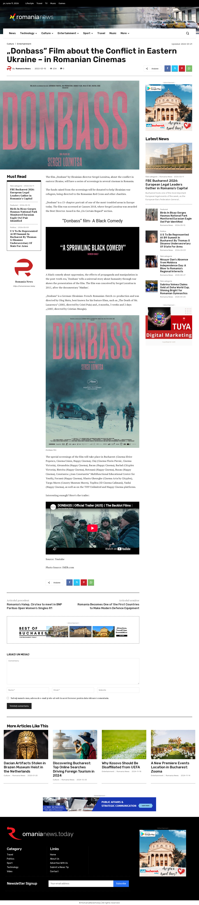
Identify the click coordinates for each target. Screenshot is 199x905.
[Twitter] (175, 68)
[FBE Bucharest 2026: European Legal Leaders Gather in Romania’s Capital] (169, 158)
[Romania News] (9, 68)
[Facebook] (167, 68)
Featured (14, 205)
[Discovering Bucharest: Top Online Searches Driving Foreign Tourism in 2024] (75, 744)
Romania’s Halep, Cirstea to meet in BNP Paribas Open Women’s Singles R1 (34, 606)
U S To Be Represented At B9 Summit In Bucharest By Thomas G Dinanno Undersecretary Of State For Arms (23, 238)
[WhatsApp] (189, 68)
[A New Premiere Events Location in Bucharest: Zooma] (173, 744)
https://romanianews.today (24, 286)
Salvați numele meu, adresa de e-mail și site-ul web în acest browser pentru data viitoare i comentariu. (60, 698)
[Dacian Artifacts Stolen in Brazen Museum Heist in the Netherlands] (26, 744)
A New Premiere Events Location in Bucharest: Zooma (170, 767)
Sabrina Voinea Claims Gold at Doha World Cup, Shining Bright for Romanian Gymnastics (175, 289)
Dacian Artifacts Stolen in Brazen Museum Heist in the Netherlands (25, 767)
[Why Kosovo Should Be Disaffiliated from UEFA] (124, 744)
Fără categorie (16, 186)
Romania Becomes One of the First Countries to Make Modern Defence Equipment (108, 606)
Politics (13, 227)
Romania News (23, 69)
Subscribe (121, 883)
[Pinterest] (182, 68)
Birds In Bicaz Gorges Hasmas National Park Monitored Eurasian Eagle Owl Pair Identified (23, 214)
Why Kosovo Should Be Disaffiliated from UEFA (121, 765)
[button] (187, 33)
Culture (10, 44)
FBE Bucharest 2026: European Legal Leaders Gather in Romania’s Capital (22, 194)
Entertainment (24, 44)
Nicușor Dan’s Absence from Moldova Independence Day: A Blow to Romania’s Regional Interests (174, 265)
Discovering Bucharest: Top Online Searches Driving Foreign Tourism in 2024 (73, 769)
